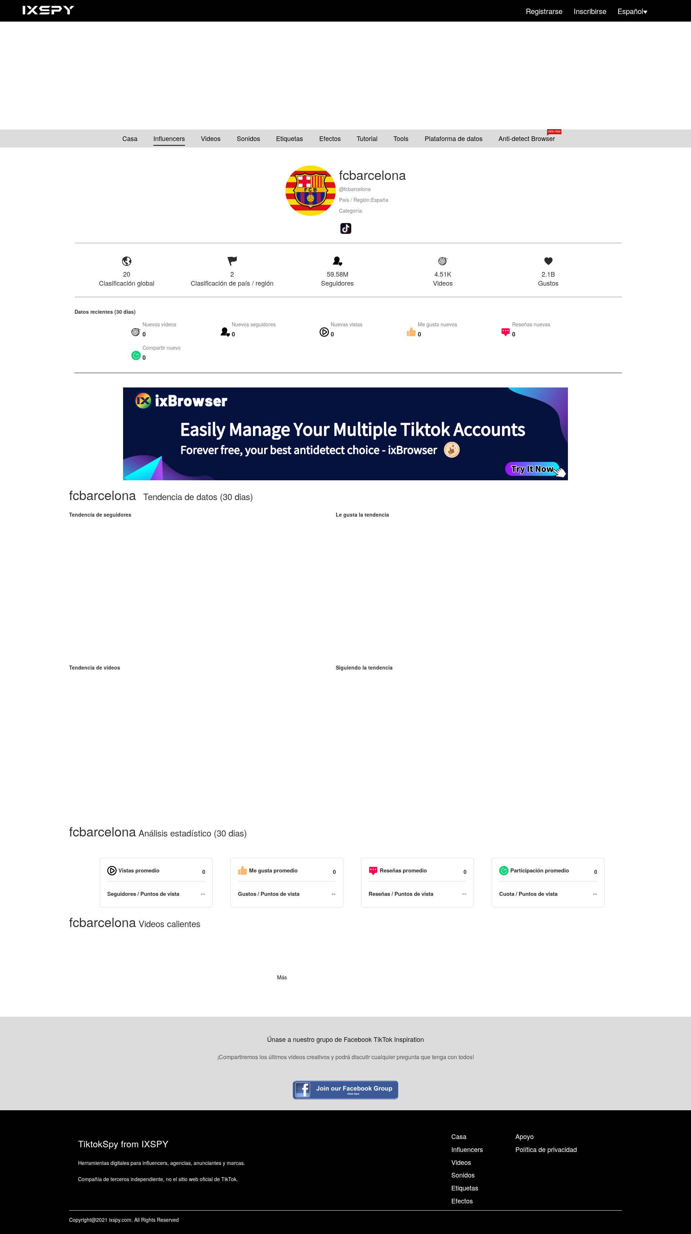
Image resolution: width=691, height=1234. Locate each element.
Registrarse (544, 11)
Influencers (169, 138)
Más (282, 977)
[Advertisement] (345, 75)
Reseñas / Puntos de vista (401, 894)
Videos (211, 138)
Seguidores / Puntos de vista (143, 894)
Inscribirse (590, 11)
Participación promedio (539, 870)
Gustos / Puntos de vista (268, 894)
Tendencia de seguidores (100, 514)
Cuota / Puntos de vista (528, 894)
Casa (129, 138)
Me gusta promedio (273, 870)
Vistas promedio (138, 870)
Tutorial (367, 138)
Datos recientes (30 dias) (105, 311)
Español (630, 11)
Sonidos (248, 138)
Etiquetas (289, 138)
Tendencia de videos (94, 667)
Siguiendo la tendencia (364, 667)
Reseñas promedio (403, 870)
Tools (400, 138)
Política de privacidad (546, 1149)
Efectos (330, 138)
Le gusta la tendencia (362, 514)
